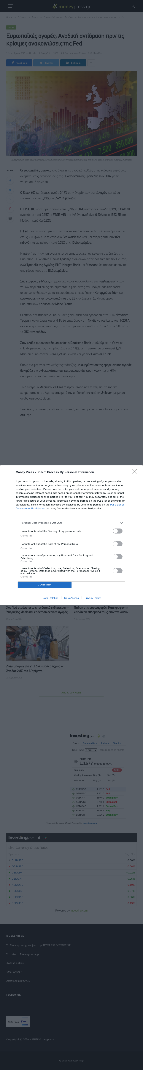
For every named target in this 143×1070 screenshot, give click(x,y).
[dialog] (71, 535)
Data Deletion (50, 597)
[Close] (135, 472)
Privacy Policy (93, 597)
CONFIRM (45, 584)
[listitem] (71, 523)
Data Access (71, 597)
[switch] (118, 531)
